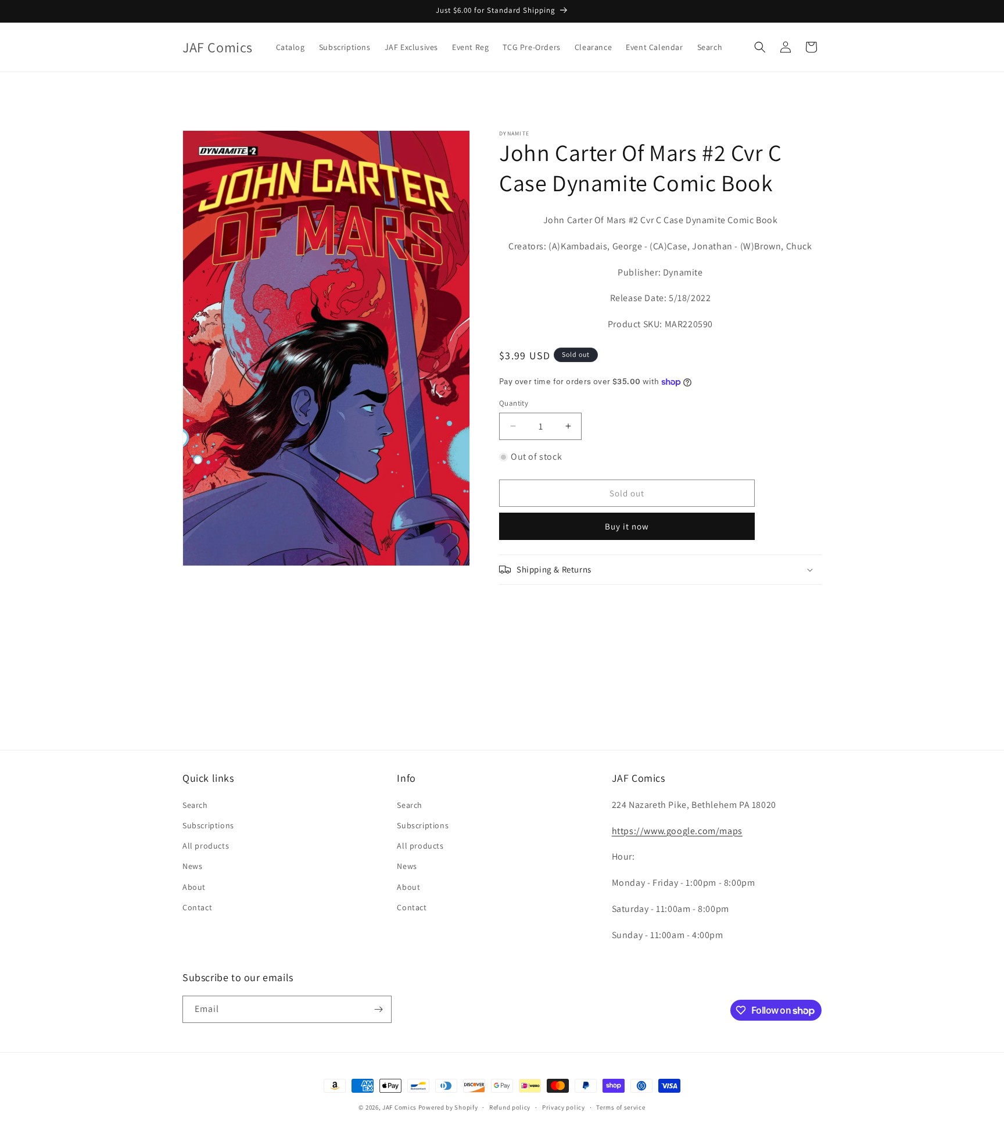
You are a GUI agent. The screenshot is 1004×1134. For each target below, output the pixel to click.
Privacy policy (563, 1107)
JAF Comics (399, 1107)
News (192, 866)
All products (205, 845)
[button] (760, 47)
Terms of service (620, 1107)
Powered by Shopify (448, 1107)
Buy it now (627, 526)
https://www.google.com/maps (677, 831)
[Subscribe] (378, 1009)
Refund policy (509, 1107)
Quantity (513, 403)
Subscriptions (208, 825)
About (194, 887)
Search (195, 805)
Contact (197, 907)
